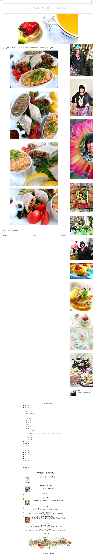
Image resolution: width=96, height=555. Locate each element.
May (27, 424)
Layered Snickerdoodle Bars (46, 473)
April (28, 426)
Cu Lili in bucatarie (46, 485)
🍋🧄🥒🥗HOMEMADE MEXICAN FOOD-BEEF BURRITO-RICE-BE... (44, 433)
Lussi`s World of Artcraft (45, 516)
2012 (26, 462)
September (29, 417)
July (27, 420)
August (28, 418)
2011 (26, 464)
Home (34, 235)
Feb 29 (29, 432)
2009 (26, 467)
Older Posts (63, 235)
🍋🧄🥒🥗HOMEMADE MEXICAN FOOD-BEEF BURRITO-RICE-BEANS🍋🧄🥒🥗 (28, 48)
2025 (26, 407)
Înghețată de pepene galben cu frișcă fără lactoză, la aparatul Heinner (49, 487)
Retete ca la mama (46, 495)
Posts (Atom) (10, 238)
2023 (26, 441)
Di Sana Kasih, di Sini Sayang (48, 477)
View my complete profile (83, 392)
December (29, 411)
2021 (26, 445)
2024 (26, 409)
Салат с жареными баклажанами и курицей (46, 509)
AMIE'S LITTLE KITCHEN (46, 476)
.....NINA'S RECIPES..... (48, 8)
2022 (26, 443)
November (29, 413)
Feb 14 (29, 439)
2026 (26, 405)
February (29, 430)
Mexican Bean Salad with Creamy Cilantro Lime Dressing (45, 513)
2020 (26, 447)
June (27, 422)
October (29, 415)
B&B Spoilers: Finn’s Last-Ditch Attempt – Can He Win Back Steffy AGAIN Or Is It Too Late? (45, 531)
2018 (26, 450)
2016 (26, 454)
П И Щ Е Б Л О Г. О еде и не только (46, 508)
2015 (26, 456)
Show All (70, 535)
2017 (26, 452)
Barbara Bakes (46, 525)
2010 (26, 465)
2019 (26, 449)
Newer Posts (5, 235)
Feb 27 (29, 435)
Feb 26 (29, 437)
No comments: (14, 230)
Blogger (51, 553)
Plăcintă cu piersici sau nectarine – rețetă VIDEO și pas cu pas (46, 496)
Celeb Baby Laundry (45, 529)
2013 (26, 460)
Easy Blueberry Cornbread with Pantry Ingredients (46, 526)
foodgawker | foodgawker (46, 472)
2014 (26, 458)
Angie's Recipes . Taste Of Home (46, 499)
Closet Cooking (46, 512)
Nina (79, 390)
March (28, 428)
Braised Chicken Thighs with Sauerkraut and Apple (48, 500)
